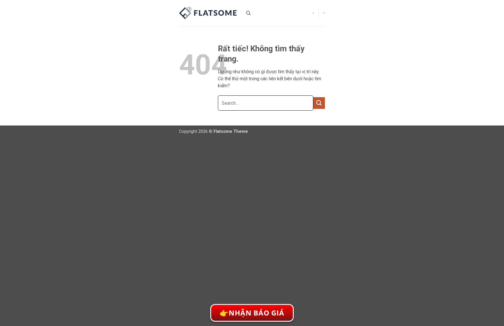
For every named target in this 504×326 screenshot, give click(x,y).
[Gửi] (319, 103)
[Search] (248, 13)
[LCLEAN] (208, 13)
